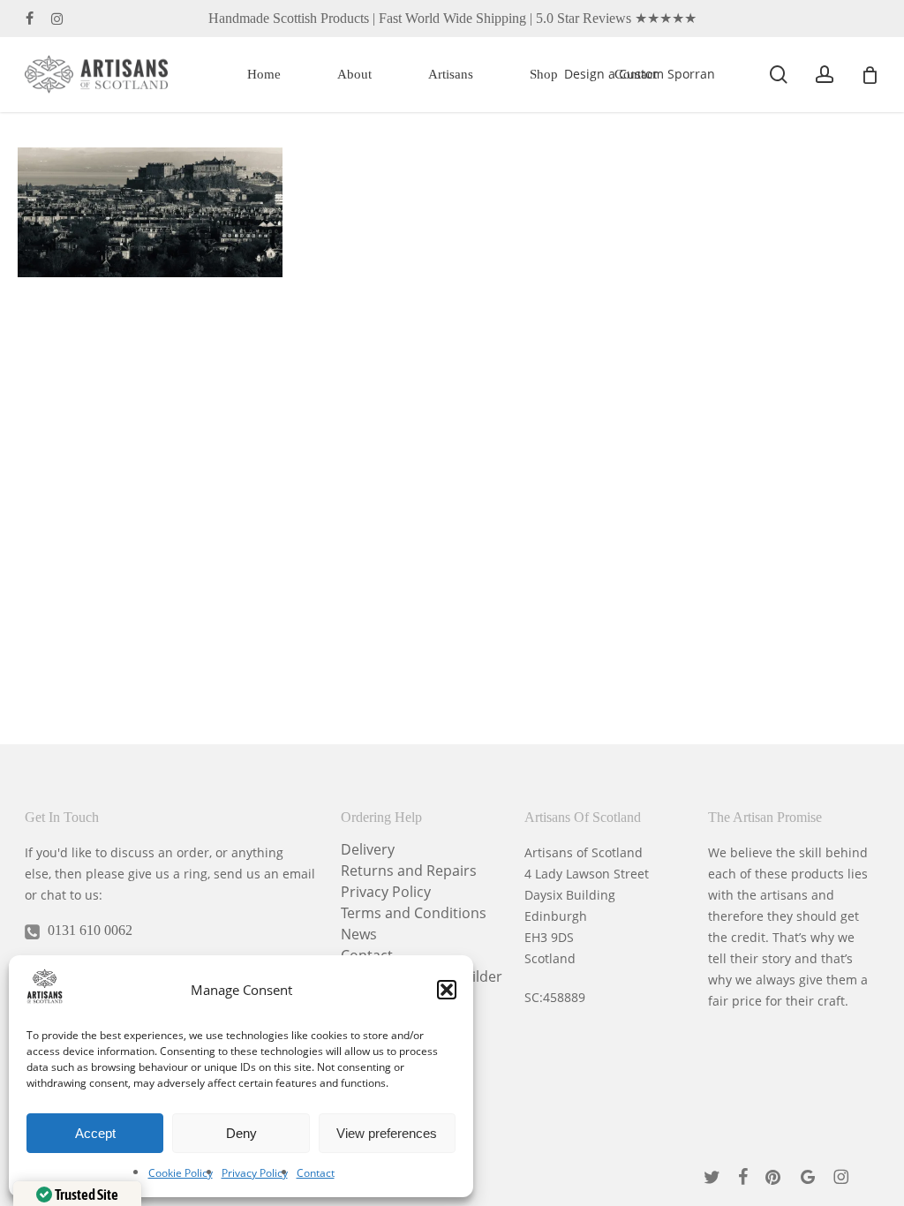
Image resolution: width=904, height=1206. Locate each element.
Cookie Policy (180, 1172)
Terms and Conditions (413, 913)
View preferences (386, 1133)
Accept (95, 1133)
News (359, 934)
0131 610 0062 (90, 930)
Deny (241, 1133)
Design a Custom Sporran (639, 74)
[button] (447, 990)
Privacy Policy (255, 1172)
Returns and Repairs (409, 870)
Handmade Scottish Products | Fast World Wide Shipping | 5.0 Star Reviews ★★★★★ (452, 18)
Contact (316, 1172)
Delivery (368, 849)
